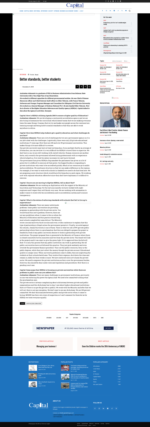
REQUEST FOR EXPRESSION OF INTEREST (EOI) (106, 67)
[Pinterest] (85, 86)
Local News (106, 43)
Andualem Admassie (33, 303)
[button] (129, 11)
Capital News (103, 86)
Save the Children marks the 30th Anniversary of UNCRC (103, 346)
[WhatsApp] (89, 86)
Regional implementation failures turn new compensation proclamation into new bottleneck (107, 90)
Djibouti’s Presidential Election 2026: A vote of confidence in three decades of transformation (80, 376)
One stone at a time (120, 88)
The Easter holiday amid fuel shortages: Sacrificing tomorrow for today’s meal (79, 367)
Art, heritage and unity (106, 161)
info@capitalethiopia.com (67, 413)
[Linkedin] (111, 1)
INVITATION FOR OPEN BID (105, 74)
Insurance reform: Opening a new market (112, 140)
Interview (23, 74)
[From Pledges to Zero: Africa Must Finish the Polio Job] (33, 368)
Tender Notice (119, 81)
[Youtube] (120, 1)
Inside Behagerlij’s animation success (111, 154)
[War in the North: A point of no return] (33, 384)
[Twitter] (118, 1)
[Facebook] (106, 1)
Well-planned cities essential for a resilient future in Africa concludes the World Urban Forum (116, 38)
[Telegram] (113, 1)
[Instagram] (108, 1)
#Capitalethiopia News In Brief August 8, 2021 (114, 53)
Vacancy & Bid (103, 65)
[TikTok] (116, 1)
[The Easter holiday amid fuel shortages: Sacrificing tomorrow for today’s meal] (65, 368)
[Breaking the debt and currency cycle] (33, 376)
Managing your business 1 (46, 346)
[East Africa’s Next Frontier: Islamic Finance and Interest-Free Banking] (115, 116)
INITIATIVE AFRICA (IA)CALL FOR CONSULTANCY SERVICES (122, 75)
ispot (104, 20)
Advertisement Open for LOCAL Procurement (106, 82)
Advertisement (117, 61)
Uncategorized (107, 50)
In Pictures (118, 86)
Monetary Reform (105, 147)
